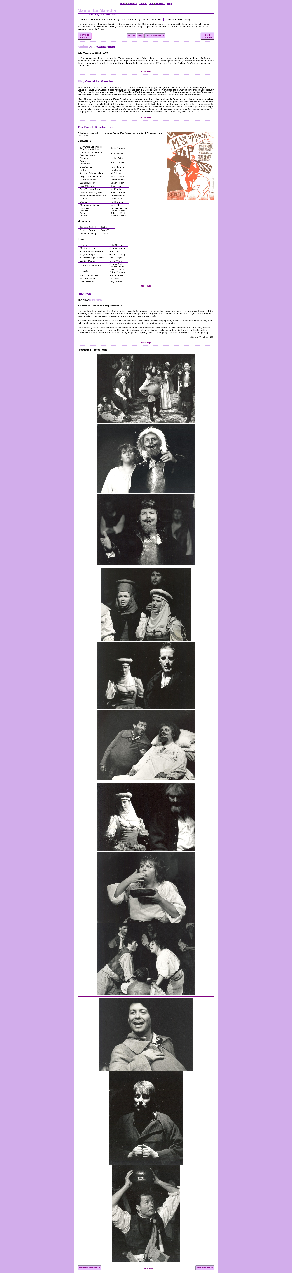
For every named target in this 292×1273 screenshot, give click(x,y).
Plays (169, 3)
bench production (154, 35)
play (140, 35)
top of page (146, 71)
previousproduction (84, 36)
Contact (143, 3)
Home (123, 3)
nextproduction (207, 36)
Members (160, 3)
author (131, 35)
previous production (89, 1267)
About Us (132, 3)
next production (204, 1267)
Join (151, 3)
